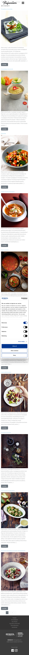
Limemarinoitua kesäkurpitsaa (8, 490)
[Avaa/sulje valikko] (23, 3)
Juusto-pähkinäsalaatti (6, 372)
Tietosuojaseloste (14, 625)
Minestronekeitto (5, 250)
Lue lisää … (4, 64)
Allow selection (14, 350)
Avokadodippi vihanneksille (7, 69)
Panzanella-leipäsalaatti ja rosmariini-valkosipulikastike (13, 550)
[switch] (25, 327)
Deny (14, 355)
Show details (21, 341)
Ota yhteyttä (14, 621)
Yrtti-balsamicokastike (6, 432)
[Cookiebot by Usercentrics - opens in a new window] (21, 298)
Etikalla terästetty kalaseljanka (8, 191)
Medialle (14, 618)
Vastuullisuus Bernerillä (14, 623)
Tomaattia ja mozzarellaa (6, 9)
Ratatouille (3, 133)
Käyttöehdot (14, 627)
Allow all (14, 346)
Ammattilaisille (14, 620)
